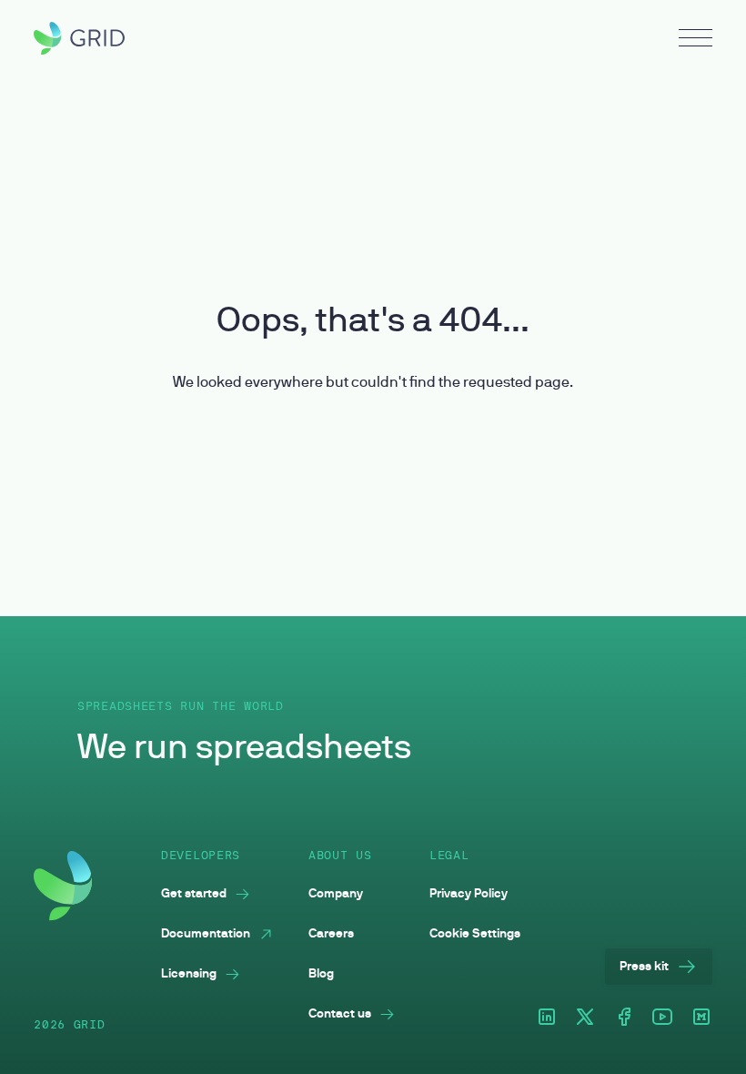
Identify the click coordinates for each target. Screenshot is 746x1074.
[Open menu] (695, 40)
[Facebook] (624, 1018)
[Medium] (701, 1018)
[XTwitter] (585, 1018)
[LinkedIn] (547, 1018)
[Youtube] (662, 1018)
